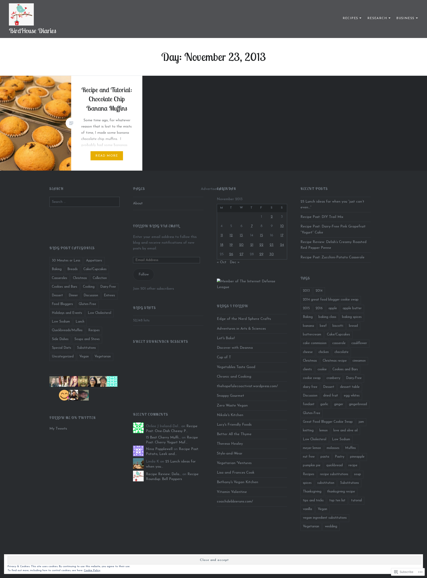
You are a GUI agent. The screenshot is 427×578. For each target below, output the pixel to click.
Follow (144, 274)
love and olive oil (345, 430)
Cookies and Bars (64, 287)
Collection (100, 278)
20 (241, 245)
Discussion (91, 295)
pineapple (357, 456)
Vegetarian (103, 356)
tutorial (356, 500)
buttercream (312, 334)
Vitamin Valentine (232, 492)
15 (261, 235)
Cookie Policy (92, 570)
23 (272, 245)
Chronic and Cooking (234, 377)
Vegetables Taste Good (236, 367)
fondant (308, 404)
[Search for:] (84, 202)
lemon (323, 430)
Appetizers (94, 260)
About (138, 203)
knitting (308, 430)
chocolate (341, 352)
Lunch (80, 321)
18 (221, 245)
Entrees (109, 295)
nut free (309, 456)
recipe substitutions (334, 474)
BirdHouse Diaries (32, 30)
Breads (72, 269)
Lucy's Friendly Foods (234, 425)
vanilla (307, 509)
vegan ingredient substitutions (325, 518)
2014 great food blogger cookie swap (331, 299)
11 (222, 235)
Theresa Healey (230, 444)
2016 (319, 308)
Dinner (73, 295)
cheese (308, 352)
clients (307, 369)
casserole (339, 343)
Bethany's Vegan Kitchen (237, 482)
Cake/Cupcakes (95, 269)
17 (281, 235)
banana (308, 326)
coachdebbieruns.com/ (235, 501)
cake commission (314, 343)
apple (332, 308)
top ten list (337, 500)
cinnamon (359, 361)
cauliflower (359, 343)
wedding (331, 526)
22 (261, 245)
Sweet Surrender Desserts (160, 341)
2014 (319, 291)
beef (323, 326)
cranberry (333, 378)
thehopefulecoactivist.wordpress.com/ (247, 386)
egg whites (352, 395)
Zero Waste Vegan (232, 405)
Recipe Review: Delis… (163, 474)
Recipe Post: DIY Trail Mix (321, 217)
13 (241, 235)
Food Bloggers (62, 304)
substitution (325, 483)
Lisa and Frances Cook (235, 472)
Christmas (80, 278)
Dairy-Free (108, 287)
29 (261, 254)
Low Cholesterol (99, 313)
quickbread (334, 465)
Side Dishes (60, 339)
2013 (306, 291)
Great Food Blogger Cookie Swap (328, 422)
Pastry (339, 456)
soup (357, 474)
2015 (306, 308)
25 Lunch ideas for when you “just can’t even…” (332, 204)
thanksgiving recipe (341, 491)
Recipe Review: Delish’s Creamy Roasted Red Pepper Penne (333, 245)
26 (231, 254)
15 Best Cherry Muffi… (163, 437)
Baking (57, 269)
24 (282, 245)
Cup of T (224, 357)
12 (231, 235)
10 (282, 226)
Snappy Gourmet (230, 396)
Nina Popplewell (159, 449)
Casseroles (59, 278)
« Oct (221, 262)
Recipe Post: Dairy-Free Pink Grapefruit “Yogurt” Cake (333, 229)
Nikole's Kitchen (230, 415)
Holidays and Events (67, 313)
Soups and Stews (87, 339)
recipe (352, 465)
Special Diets (61, 348)
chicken (323, 352)
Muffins (350, 448)
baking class (327, 317)
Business (405, 18)
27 (241, 254)
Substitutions (86, 348)
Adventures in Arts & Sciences (241, 329)
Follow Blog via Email (156, 226)
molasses (333, 448)
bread (353, 326)
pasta (324, 456)
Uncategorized (63, 356)
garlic (324, 404)
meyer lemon (312, 448)
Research (377, 18)
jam (361, 422)
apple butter (352, 308)
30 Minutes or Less (66, 260)
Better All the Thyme (234, 434)
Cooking (89, 287)
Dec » (235, 262)
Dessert (57, 295)
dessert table (350, 387)
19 (231, 245)
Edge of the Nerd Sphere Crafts (244, 319)
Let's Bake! (226, 338)
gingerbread (358, 404)
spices (307, 483)
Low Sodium (61, 321)
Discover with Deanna (235, 348)
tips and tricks (313, 500)
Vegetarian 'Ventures (234, 463)
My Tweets (58, 429)
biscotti (337, 326)
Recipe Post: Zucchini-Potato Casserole (332, 257)
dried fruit (330, 395)
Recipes (350, 18)
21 (251, 245)
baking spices (352, 317)
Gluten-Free (87, 304)
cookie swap (312, 378)
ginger (338, 404)
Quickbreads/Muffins (67, 330)
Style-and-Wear (229, 453)
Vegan (84, 356)
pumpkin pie (311, 465)
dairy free (310, 387)
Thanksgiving (312, 491)
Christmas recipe (335, 361)
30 (271, 254)
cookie (322, 369)
